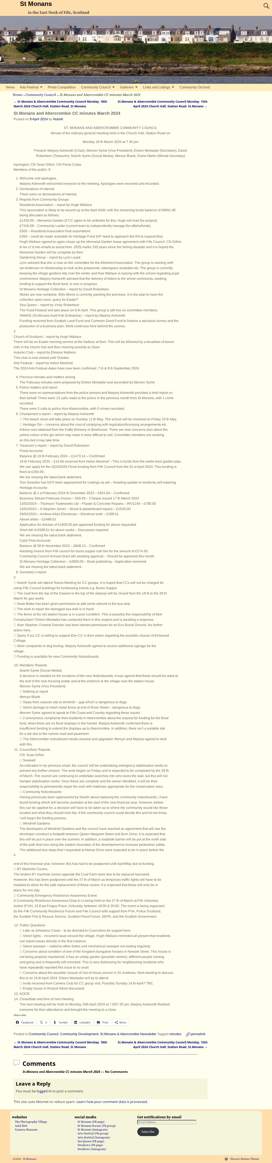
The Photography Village (31, 1122)
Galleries (127, 87)
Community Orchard (195, 87)
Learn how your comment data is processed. (112, 1101)
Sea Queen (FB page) (91, 1141)
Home (17, 95)
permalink (198, 1034)
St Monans (36, 3)
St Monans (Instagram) (93, 1130)
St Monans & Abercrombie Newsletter (128, 1034)
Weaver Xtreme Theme (244, 1159)
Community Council (96, 87)
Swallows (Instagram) (92, 1149)
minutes (175, 1034)
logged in (44, 1091)
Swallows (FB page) (90, 1145)
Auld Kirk (21, 1126)
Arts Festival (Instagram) (94, 1137)
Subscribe (148, 1132)
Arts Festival (29, 87)
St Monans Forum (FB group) (97, 1126)
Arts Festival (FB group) (93, 1133)
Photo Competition (62, 87)
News (10, 87)
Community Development (79, 1034)
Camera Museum (26, 1130)
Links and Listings (156, 87)
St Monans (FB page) (91, 1122)
